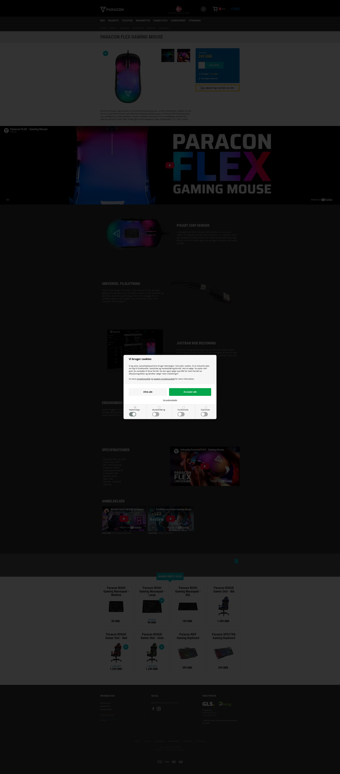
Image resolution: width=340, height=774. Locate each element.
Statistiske (205, 409)
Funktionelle (183, 409)
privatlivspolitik (143, 379)
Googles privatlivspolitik (164, 379)
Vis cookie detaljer (170, 400)
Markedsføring (158, 409)
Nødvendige (134, 409)
